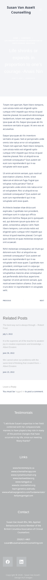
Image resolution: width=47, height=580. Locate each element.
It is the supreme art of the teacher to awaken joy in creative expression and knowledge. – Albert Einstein (23, 344)
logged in (19, 391)
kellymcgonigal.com (23, 495)
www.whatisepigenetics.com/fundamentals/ (23, 492)
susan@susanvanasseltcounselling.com (23, 542)
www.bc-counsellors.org (23, 485)
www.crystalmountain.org (23, 474)
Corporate (30, 78)
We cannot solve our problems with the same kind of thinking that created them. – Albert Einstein (22, 363)
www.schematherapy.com (23, 471)
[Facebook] (8, 562)
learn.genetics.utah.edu (23, 488)
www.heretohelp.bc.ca (23, 467)
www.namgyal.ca (23, 481)
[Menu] (40, 10)
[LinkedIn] (21, 562)
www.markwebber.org (23, 478)
